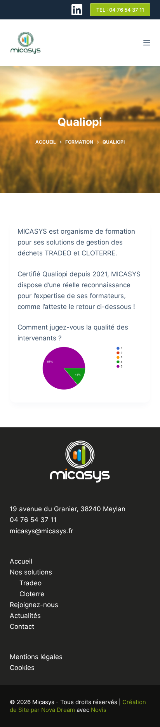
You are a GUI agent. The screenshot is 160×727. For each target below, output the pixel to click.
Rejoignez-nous (34, 605)
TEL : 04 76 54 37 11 (120, 10)
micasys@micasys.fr (41, 531)
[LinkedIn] (76, 9)
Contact (22, 626)
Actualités (25, 615)
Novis (98, 709)
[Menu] (146, 42)
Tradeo (30, 583)
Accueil (21, 561)
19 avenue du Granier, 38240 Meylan (67, 509)
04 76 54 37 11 (33, 520)
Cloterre (31, 594)
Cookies (22, 667)
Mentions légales (36, 657)
